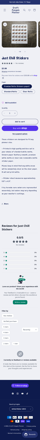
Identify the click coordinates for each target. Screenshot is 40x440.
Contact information (14, 433)
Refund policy (15, 429)
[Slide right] (25, 51)
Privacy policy (31, 426)
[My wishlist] (29, 9)
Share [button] (6, 204)
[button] (4, 10)
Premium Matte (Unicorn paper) (16, 86)
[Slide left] (15, 51)
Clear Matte (28, 92)
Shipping (4, 71)
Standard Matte (10, 92)
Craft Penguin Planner (16, 426)
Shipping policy (27, 429)
